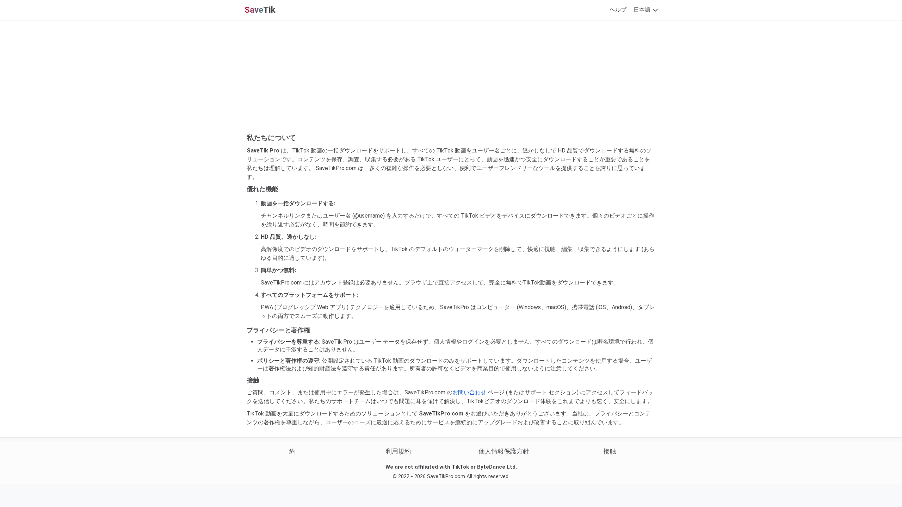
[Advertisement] (451, 80)
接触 (609, 451)
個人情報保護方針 (503, 451)
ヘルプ (618, 9)
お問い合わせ (469, 392)
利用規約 (398, 451)
